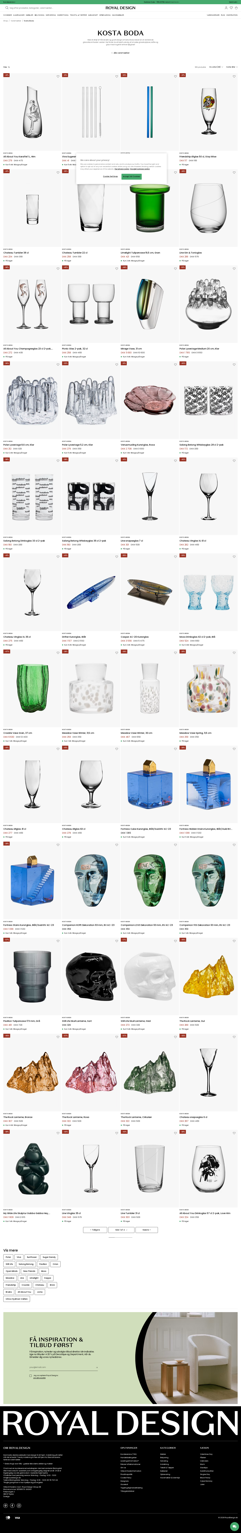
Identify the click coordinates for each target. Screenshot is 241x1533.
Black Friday (205, 1478)
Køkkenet (164, 1471)
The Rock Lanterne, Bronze (17, 1117)
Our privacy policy (122, 169)
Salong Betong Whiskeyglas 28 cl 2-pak (201, 445)
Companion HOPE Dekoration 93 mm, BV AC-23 (88, 925)
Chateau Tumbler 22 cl (74, 253)
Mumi (202, 1464)
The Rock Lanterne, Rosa (75, 1117)
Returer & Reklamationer (130, 1464)
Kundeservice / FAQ (128, 1454)
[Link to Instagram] (19, 1505)
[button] (233, 2)
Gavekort (124, 1484)
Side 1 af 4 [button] (120, 1229)
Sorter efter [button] (230, 67)
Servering (164, 1461)
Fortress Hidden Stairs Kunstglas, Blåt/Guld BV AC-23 (205, 829)
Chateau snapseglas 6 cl (193, 1117)
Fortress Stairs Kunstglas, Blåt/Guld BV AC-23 (28, 925)
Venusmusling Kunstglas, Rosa (138, 445)
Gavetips (204, 1468)
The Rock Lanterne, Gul (192, 1021)
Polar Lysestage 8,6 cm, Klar (18, 445)
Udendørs (204, 1461)
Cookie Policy (125, 1478)
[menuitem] (7, 15)
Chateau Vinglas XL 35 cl (17, 637)
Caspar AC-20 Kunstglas (135, 637)
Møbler (163, 1454)
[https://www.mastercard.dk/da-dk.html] (8, 1518)
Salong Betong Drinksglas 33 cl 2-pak (24, 541)
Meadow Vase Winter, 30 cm (136, 733)
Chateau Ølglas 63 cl (73, 829)
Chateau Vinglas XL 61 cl (192, 541)
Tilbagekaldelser (127, 1491)
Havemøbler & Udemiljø (170, 1478)
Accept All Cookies (131, 176)
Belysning (164, 1457)
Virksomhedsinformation (130, 1471)
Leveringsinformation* (129, 1461)
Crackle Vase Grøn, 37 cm (17, 733)
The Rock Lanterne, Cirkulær (136, 1117)
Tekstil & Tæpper (167, 1468)
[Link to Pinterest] (5, 1505)
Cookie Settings (110, 176)
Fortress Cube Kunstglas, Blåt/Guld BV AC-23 (146, 829)
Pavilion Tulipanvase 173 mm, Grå (21, 1021)
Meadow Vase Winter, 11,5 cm (78, 733)
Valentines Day (206, 1454)
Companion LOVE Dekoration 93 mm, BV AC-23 (147, 925)
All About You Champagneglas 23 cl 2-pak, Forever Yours (27, 349)
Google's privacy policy (140, 169)
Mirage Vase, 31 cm (131, 349)
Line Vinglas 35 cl (71, 1213)
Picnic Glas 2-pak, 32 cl (75, 349)
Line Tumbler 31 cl (130, 1213)
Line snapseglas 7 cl (132, 541)
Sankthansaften (207, 1471)
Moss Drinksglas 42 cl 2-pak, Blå (197, 637)
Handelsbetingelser (128, 1457)
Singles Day (205, 1474)
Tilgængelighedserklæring (131, 1488)
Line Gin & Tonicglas (190, 253)
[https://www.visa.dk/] (17, 1518)
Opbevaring (165, 1474)
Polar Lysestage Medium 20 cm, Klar (199, 349)
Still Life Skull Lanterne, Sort (77, 1021)
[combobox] (233, 2)
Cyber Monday (206, 1481)
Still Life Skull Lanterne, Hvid (136, 1021)
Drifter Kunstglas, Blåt (74, 637)
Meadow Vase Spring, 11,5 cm (195, 733)
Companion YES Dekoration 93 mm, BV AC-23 (204, 925)
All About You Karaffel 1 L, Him (19, 157)
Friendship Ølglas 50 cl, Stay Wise (197, 157)
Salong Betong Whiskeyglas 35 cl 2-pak (84, 541)
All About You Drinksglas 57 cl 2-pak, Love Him (204, 1213)
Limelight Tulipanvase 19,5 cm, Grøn (140, 253)
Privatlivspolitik (126, 1474)
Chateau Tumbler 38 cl (16, 253)
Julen (202, 1484)
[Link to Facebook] (12, 1505)
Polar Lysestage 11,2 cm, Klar (77, 445)
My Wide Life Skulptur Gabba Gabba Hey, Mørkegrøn (26, 1213)
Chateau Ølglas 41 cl (14, 829)
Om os (123, 1468)
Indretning (164, 1464)
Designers (124, 1481)
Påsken (203, 1457)
